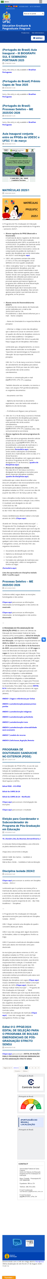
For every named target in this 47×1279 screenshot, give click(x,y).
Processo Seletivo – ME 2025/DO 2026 (17, 583)
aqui (28, 255)
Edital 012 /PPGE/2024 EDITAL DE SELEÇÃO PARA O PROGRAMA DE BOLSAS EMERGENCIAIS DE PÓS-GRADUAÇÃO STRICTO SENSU (20, 1035)
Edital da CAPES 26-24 (11, 791)
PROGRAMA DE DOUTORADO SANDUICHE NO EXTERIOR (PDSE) (19, 752)
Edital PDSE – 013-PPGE (11, 786)
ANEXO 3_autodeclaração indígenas (16, 712)
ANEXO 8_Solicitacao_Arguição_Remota (18, 740)
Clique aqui (21, 518)
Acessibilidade (23, 6)
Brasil (7, 2)
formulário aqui (21, 449)
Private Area (25, 33)
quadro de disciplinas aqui (17, 476)
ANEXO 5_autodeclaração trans (15, 722)
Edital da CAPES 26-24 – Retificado (16, 797)
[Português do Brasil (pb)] (6, 6)
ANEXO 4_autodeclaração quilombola (17, 717)
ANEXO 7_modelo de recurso (14, 735)
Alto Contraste (35, 6)
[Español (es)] (16, 6)
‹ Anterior (16, 1068)
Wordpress (39, 1261)
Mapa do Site (10, 9)
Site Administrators (38, 33)
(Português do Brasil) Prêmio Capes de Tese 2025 (21, 83)
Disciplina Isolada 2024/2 (18, 871)
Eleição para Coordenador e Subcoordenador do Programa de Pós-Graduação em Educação (21, 824)
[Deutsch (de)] (11, 6)
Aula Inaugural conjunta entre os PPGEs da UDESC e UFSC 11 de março (21, 137)
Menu (39, 38)
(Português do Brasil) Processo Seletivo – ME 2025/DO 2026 (17, 109)
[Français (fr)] (14, 6)
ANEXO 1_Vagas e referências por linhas (18, 699)
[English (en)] (9, 6)
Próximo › (18, 1071)
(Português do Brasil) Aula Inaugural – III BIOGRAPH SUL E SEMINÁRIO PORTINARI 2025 (19, 55)
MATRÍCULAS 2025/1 (15, 190)
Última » (25, 1071)
